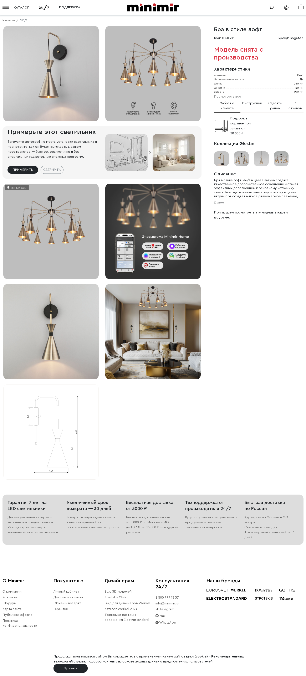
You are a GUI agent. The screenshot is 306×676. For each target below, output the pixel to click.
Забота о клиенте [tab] (227, 106)
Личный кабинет (66, 591)
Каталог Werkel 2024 (121, 609)
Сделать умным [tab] (275, 106)
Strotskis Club (115, 597)
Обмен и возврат (67, 603)
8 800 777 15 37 (167, 597)
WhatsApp (167, 622)
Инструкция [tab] (252, 103)
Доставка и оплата (68, 597)
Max (162, 616)
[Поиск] (271, 7)
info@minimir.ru (167, 603)
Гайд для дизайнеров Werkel (127, 603)
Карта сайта (11, 609)
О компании (11, 591)
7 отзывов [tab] (295, 106)
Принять (70, 668)
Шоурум (9, 603)
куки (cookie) (197, 656)
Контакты (9, 597)
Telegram (166, 609)
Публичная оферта (17, 614)
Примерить (22, 169)
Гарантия (60, 609)
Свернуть (52, 169)
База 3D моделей (118, 591)
